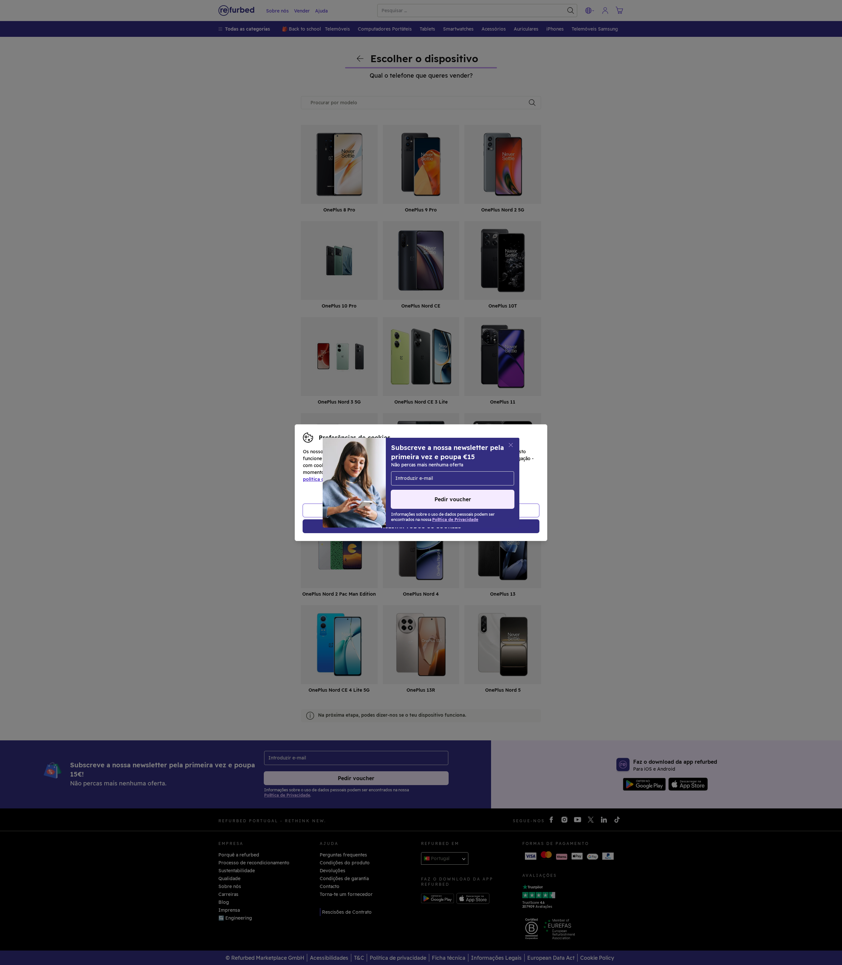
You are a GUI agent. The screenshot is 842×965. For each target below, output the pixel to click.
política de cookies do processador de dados (354, 479)
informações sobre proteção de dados (398, 472)
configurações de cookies (462, 465)
